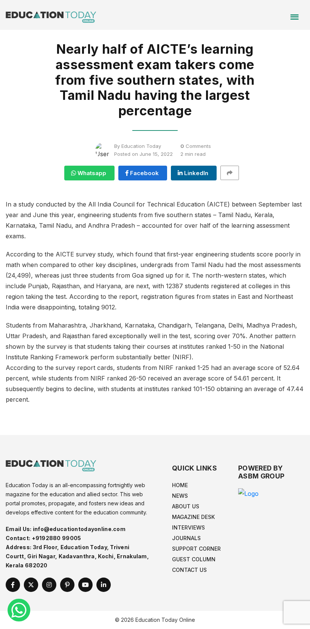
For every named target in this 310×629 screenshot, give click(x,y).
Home (180, 485)
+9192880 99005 (56, 538)
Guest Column (193, 559)
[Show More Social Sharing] (233, 173)
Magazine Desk (193, 517)
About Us (185, 506)
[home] (51, 14)
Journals (186, 538)
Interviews (188, 527)
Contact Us (189, 570)
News (180, 495)
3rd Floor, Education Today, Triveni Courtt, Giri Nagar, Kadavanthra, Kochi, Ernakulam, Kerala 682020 (77, 556)
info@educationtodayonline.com (79, 529)
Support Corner (196, 548)
